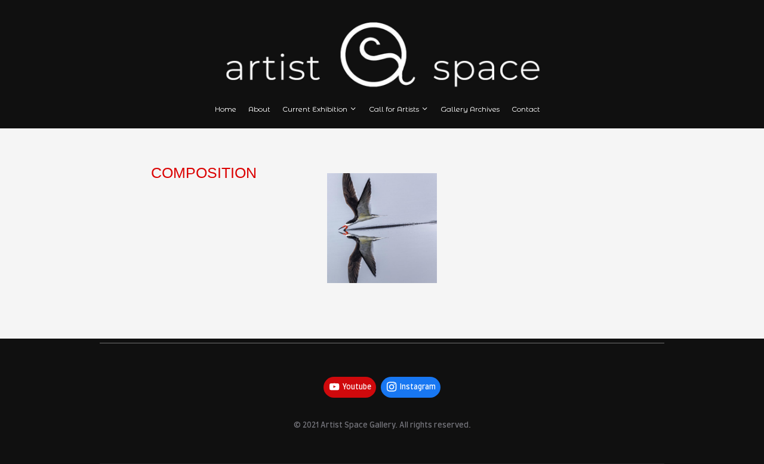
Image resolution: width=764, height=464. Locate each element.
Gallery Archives (470, 109)
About (259, 109)
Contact (526, 109)
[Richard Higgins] (382, 228)
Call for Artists (394, 109)
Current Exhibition (314, 109)
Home (225, 109)
